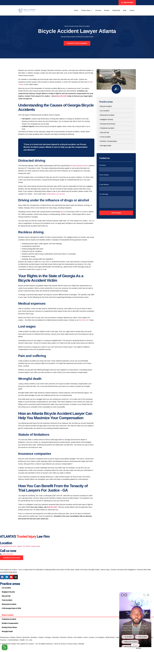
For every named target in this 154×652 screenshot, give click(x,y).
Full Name (102, 165)
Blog (124, 10)
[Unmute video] (122, 595)
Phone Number (104, 175)
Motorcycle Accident (9, 604)
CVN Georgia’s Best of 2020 (11, 608)
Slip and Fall (6, 596)
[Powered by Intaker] (138, 648)
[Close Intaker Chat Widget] (148, 595)
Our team (98, 10)
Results (106, 10)
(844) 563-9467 (61, 96)
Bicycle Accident (7, 615)
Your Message (103, 194)
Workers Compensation (10, 623)
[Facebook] (2, 577)
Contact (131, 10)
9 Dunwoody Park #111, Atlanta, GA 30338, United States (20, 546)
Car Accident (6, 588)
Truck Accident (7, 600)
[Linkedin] (6, 577)
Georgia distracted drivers (79, 166)
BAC (63, 212)
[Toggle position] (144, 595)
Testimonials (116, 10)
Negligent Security (8, 592)
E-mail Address (104, 184)
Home (76, 10)
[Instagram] (15, 577)
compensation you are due (55, 194)
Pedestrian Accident (9, 619)
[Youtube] (11, 577)
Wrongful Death (7, 631)
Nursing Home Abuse (9, 627)
